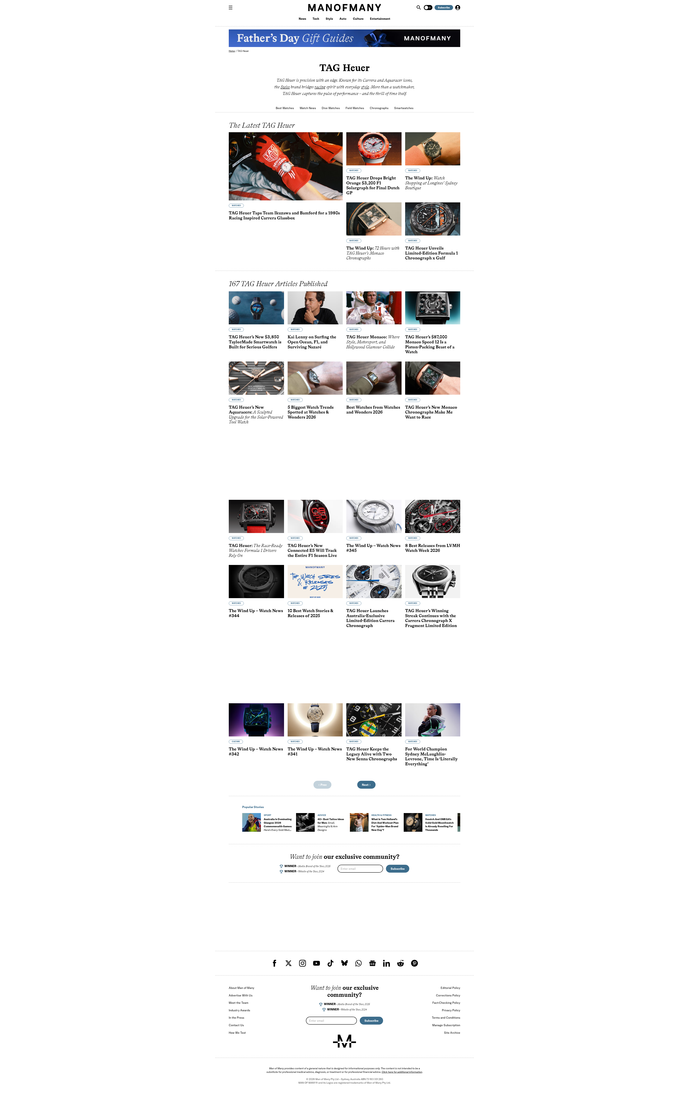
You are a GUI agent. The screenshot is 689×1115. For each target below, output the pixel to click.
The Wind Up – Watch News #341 (315, 751)
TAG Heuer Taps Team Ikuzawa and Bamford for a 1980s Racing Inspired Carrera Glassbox (284, 215)
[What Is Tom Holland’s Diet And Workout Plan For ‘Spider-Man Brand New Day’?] (359, 822)
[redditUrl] (400, 963)
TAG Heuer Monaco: (373, 341)
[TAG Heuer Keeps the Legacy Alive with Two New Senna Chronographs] (374, 719)
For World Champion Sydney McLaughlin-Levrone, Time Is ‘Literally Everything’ (431, 756)
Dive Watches (331, 108)
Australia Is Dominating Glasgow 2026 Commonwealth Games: (278, 826)
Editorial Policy (450, 988)
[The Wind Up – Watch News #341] (315, 719)
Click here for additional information (402, 1072)
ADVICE (322, 815)
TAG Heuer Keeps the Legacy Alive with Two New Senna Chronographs (371, 753)
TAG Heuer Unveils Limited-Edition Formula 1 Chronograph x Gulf (431, 252)
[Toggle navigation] (232, 7)
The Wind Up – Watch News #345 (373, 548)
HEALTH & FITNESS (381, 815)
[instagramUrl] (302, 963)
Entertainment (380, 18)
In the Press (236, 1017)
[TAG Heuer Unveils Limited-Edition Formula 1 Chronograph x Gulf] (432, 219)
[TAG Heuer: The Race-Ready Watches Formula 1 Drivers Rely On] (256, 516)
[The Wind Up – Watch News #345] (374, 516)
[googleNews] (372, 963)
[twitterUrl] (288, 963)
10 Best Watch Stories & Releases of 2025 (310, 613)
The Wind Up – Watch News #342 (256, 751)
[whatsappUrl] (358, 963)
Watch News (308, 108)
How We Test (237, 1032)
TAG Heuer (243, 51)
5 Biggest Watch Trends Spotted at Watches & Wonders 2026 (311, 412)
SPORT (267, 815)
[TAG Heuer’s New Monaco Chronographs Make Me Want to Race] (432, 378)
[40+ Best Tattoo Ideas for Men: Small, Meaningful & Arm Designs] (305, 822)
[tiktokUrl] (330, 963)
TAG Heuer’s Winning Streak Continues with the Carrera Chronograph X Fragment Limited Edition (431, 618)
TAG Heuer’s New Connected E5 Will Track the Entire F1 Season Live (312, 550)
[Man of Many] (344, 1041)
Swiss (285, 86)
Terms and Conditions (446, 1017)
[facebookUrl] (274, 963)
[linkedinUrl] (386, 963)
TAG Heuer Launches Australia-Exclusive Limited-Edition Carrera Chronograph (370, 618)
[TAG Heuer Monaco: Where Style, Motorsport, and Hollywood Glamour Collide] (374, 308)
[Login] (457, 7)
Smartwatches (403, 108)
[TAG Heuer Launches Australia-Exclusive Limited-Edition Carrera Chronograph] (374, 581)
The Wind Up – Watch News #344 (256, 613)
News (302, 18)
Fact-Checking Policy (446, 1002)
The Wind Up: (431, 182)
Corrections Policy (448, 995)
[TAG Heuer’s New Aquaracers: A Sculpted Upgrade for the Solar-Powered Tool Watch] (256, 378)
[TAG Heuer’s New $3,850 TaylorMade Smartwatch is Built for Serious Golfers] (256, 308)
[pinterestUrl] (414, 963)
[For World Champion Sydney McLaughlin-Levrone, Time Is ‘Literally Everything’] (432, 719)
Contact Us (236, 1025)
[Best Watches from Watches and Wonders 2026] (374, 378)
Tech (316, 18)
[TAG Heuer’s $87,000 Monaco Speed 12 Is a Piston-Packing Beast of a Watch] (432, 308)
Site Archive (452, 1032)
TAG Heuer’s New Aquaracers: (256, 415)
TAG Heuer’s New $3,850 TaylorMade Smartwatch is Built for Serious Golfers (255, 341)
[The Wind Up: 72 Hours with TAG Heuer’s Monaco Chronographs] (374, 219)
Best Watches (285, 108)
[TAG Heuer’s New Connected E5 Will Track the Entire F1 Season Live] (315, 516)
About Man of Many (241, 988)
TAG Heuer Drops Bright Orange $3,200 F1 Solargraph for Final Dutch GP (372, 185)
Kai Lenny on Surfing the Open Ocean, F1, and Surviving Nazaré (312, 341)
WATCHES (236, 205)
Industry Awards (239, 1010)
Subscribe (444, 7)
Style (329, 18)
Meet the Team (238, 1002)
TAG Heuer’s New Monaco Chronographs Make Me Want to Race (431, 412)
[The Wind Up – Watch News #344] (256, 581)
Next (365, 785)
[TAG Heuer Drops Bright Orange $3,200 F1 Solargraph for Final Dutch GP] (374, 148)
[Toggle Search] (419, 7)
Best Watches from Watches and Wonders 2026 (373, 410)
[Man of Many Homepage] (344, 7)
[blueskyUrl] (344, 963)
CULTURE (236, 741)
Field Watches (355, 108)
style (365, 86)
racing (320, 86)
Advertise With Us (240, 995)
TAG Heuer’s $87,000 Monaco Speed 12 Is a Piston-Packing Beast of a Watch (429, 344)
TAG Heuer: (255, 550)
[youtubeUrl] (316, 963)
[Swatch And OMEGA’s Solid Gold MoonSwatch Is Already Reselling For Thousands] (413, 822)
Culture (358, 18)
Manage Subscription (446, 1025)
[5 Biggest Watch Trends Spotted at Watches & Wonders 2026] (315, 378)
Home (232, 51)
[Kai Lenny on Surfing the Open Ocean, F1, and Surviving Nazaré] (315, 308)
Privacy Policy (451, 1010)
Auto (342, 18)
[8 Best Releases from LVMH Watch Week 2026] (432, 516)
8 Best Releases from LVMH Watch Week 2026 (432, 548)
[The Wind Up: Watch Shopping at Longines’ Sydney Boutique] (432, 148)
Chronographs (379, 108)
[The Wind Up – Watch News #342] (256, 719)
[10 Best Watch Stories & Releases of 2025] (315, 581)
